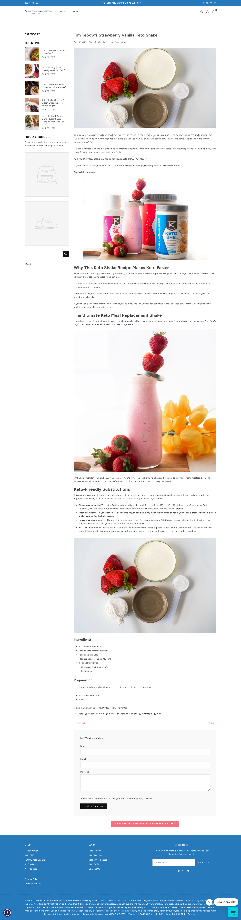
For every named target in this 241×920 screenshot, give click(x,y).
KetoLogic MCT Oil (101, 659)
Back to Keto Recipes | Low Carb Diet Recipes (145, 823)
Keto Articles (95, 850)
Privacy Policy (32, 879)
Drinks (105, 708)
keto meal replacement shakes (95, 324)
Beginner (87, 708)
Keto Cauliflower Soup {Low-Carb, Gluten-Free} (54, 86)
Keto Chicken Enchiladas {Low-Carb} (54, 52)
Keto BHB (29, 855)
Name (83, 746)
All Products (31, 869)
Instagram (129, 165)
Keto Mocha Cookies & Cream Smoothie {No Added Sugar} (53, 103)
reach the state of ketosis (108, 152)
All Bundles (30, 864)
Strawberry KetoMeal (97, 650)
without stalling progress (164, 293)
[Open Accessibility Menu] (7, 913)
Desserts (97, 708)
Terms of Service (33, 883)
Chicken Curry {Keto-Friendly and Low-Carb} (53, 69)
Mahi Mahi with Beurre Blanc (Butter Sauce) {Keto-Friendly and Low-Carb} (54, 120)
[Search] (202, 12)
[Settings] (208, 12)
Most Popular (31, 850)
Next (211, 723)
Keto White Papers (98, 860)
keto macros (107, 307)
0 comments (120, 42)
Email (83, 759)
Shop (62, 11)
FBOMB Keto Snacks (35, 860)
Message (84, 772)
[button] (213, 12)
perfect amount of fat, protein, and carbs (132, 481)
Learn (75, 11)
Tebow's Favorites (118, 708)
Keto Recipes (95, 855)
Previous (80, 723)
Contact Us (94, 869)
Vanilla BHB (92, 655)
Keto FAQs (94, 864)
